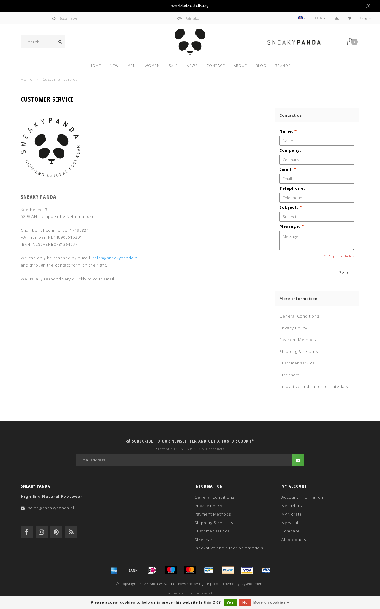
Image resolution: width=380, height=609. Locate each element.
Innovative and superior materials (313, 386)
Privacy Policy (293, 328)
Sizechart (289, 375)
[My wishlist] (350, 18)
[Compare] (337, 18)
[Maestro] (171, 570)
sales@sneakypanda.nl (116, 258)
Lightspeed (208, 583)
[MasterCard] (190, 570)
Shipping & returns (298, 351)
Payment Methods (297, 339)
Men (131, 65)
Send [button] (344, 272)
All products (293, 539)
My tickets (291, 514)
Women (152, 65)
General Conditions (299, 316)
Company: (290, 150)
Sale (173, 65)
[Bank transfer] (133, 570)
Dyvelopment (252, 583)
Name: (288, 131)
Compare (290, 531)
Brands (283, 65)
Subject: (290, 207)
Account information (302, 497)
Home (95, 65)
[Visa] (247, 570)
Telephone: (292, 188)
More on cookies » (271, 602)
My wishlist (292, 522)
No (245, 602)
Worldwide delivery (190, 6)
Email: (287, 169)
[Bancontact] (209, 570)
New (114, 65)
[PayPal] (228, 570)
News (192, 65)
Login (365, 18)
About (240, 65)
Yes (230, 602)
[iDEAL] (152, 570)
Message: (291, 226)
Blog (261, 65)
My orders (291, 505)
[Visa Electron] (266, 570)
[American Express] (114, 570)
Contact (215, 65)
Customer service (297, 363)
